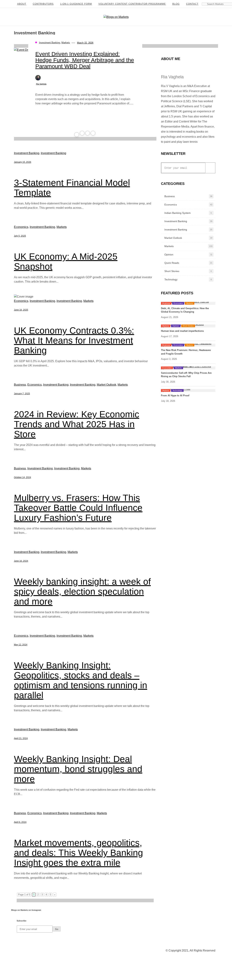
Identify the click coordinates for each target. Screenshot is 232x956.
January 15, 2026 (22, 162)
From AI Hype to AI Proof (175, 395)
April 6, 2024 (20, 822)
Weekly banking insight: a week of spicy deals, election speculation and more (82, 591)
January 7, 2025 (22, 393)
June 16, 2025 (21, 310)
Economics (21, 226)
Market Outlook (106, 384)
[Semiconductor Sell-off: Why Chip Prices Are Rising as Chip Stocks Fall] (188, 367)
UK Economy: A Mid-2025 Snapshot (65, 261)
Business (20, 384)
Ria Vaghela (41, 84)
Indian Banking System (177, 212)
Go (209, 168)
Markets (65, 42)
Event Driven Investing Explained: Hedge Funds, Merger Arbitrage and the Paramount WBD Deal (84, 60)
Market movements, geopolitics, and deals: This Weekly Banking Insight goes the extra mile (78, 853)
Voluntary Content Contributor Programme (132, 4)
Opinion (168, 254)
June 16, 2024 (21, 561)
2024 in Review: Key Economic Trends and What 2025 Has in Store (76, 424)
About (21, 4)
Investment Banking (49, 42)
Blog (176, 4)
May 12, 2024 (20, 644)
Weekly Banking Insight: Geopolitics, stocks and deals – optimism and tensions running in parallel (80, 680)
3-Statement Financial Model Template (72, 188)
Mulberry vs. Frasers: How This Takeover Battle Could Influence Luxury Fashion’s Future (78, 508)
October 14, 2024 (22, 477)
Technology (170, 279)
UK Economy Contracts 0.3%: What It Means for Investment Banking (74, 340)
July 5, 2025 (20, 236)
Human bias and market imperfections (182, 331)
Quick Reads (171, 262)
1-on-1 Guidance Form (76, 4)
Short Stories (171, 271)
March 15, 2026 (85, 42)
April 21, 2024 (21, 738)
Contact (192, 4)
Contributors (43, 4)
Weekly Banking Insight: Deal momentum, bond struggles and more (78, 769)
